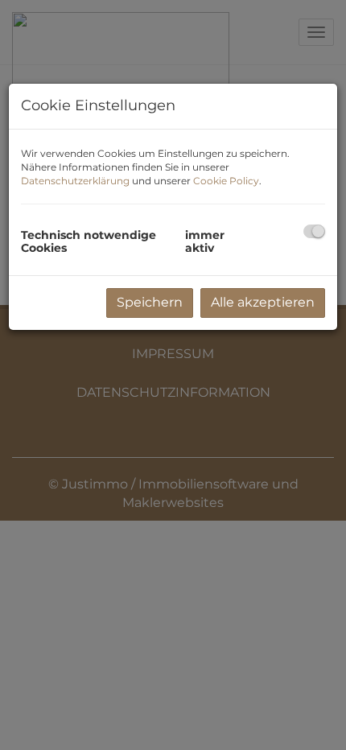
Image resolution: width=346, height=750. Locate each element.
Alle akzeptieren (263, 302)
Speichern (150, 302)
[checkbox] (314, 231)
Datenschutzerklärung (75, 181)
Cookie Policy (226, 181)
